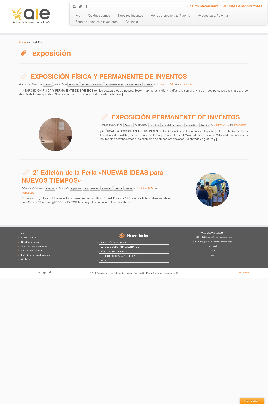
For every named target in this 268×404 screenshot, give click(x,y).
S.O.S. (103, 260)
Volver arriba (243, 272)
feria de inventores (114, 84)
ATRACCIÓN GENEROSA (113, 242)
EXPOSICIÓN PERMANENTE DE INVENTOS (175, 116)
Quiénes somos (99, 15)
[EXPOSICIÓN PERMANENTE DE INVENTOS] (55, 134)
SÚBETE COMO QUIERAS (113, 251)
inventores (106, 188)
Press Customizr (154, 272)
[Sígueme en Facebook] (88, 6)
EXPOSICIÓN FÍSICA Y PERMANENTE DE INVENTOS (109, 76)
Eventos (47, 84)
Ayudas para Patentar (213, 15)
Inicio (76, 15)
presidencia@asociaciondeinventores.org (212, 237)
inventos (148, 84)
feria (86, 188)
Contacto (131, 21)
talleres (128, 188)
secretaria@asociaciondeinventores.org (212, 241)
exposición (73, 84)
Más (213, 254)
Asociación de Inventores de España (114, 272)
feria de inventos (133, 84)
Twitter (212, 250)
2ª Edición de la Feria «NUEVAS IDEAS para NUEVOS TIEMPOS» (92, 176)
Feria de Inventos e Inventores (97, 21)
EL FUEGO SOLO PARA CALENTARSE (119, 246)
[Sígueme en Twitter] (82, 6)
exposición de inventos (92, 84)
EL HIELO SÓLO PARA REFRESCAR (118, 255)
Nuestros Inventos (130, 15)
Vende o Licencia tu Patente (170, 15)
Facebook (212, 245)
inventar (95, 188)
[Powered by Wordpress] (177, 272)
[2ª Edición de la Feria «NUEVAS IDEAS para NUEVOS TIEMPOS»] (212, 190)
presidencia (186, 84)
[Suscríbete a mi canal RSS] (76, 6)
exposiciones (192, 125)
